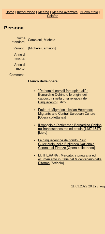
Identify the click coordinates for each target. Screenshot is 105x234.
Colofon (52, 16)
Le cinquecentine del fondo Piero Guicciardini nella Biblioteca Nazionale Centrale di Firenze (66, 144)
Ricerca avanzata (65, 12)
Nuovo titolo (89, 12)
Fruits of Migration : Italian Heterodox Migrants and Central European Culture (66, 111)
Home (10, 12)
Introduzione (26, 12)
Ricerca (43, 12)
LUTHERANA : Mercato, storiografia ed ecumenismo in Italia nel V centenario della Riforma (69, 159)
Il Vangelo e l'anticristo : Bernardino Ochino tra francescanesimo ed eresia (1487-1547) (69, 127)
